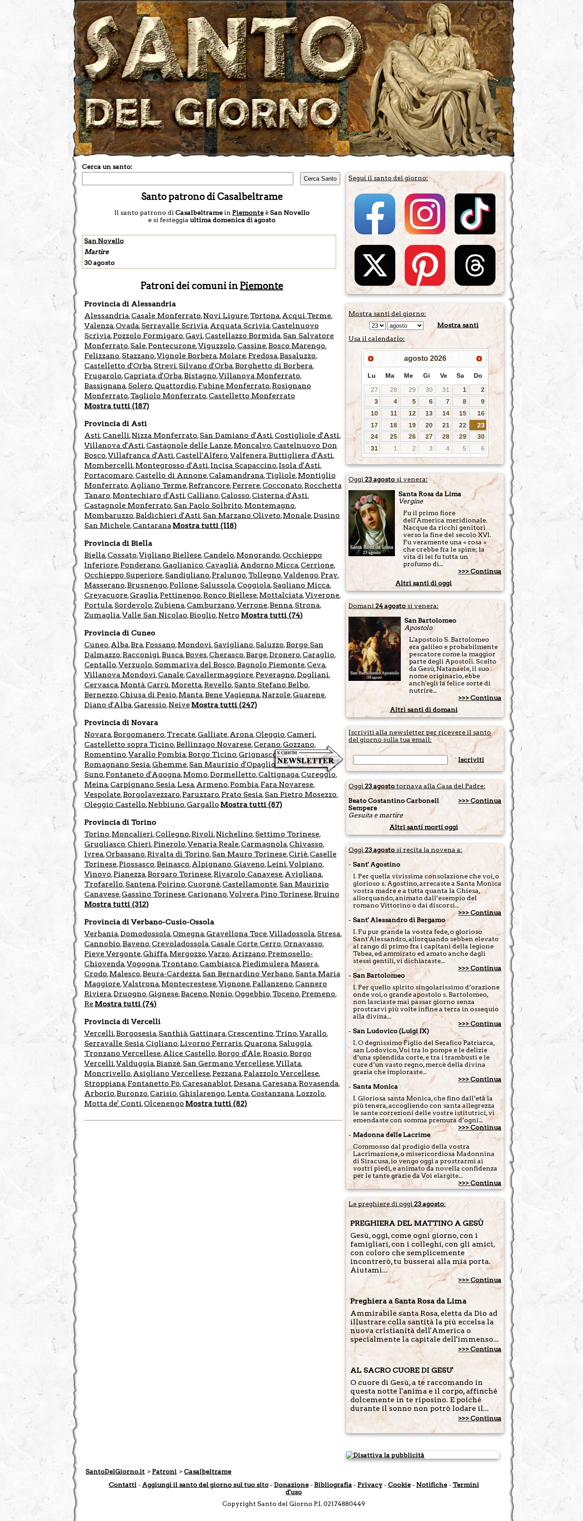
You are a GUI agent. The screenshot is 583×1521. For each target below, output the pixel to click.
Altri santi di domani (424, 709)
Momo (195, 774)
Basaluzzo (298, 355)
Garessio (150, 704)
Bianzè (168, 1063)
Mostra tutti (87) (251, 804)
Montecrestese (188, 983)
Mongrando (258, 555)
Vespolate (102, 794)
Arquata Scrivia (240, 325)
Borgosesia (136, 1033)
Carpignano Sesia (142, 784)
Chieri (139, 844)
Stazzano (138, 355)
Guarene (309, 694)
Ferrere (246, 485)
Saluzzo (270, 644)
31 (446, 389)
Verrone (252, 605)
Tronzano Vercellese (122, 1053)
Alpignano (211, 864)
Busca (172, 654)
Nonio (221, 993)
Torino (96, 834)
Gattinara (207, 1033)
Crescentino (250, 1033)
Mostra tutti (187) (116, 405)
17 (374, 425)
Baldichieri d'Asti (168, 515)
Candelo (219, 555)
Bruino (326, 894)
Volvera (243, 894)
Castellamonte (249, 884)
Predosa (262, 355)
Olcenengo (164, 1103)
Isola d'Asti (299, 465)
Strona (307, 605)
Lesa (185, 784)
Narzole (276, 694)
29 (412, 389)
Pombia (244, 784)
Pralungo (229, 575)
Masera (304, 963)
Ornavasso (302, 943)
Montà (132, 684)
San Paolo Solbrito (208, 505)
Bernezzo (101, 694)
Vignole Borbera (187, 355)
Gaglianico (183, 565)
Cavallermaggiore (219, 674)
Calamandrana (236, 475)
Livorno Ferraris (211, 1043)
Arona (241, 734)
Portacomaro (108, 475)
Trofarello (103, 884)
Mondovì (194, 644)
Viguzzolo (216, 345)
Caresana (279, 1083)
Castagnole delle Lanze (188, 445)
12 (412, 413)
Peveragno (275, 674)
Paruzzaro (200, 794)
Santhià (173, 1033)
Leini (276, 864)
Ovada (127, 325)
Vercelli (99, 1033)
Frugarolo (103, 375)
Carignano (207, 894)
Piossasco (136, 864)
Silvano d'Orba (206, 365)
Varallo (313, 1033)
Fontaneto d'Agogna (143, 774)
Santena (140, 884)
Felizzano (101, 355)
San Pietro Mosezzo (301, 794)
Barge (256, 654)
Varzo (219, 953)
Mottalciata (281, 595)
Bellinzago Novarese (213, 744)
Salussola (217, 585)
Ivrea (93, 854)
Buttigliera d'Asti (301, 455)
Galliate (212, 734)
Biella (94, 555)
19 (412, 425)
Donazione (291, 1484)
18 (393, 425)
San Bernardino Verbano (247, 973)
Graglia (144, 595)
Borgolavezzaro (151, 794)
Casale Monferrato (166, 315)
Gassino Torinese (153, 894)
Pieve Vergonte (112, 953)
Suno (93, 774)
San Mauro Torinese (249, 854)
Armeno (212, 784)
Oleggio (270, 734)
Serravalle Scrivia (174, 325)
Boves (196, 654)
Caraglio (318, 654)
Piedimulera (265, 963)
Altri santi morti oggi (423, 827)
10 (374, 413)
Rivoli (202, 834)
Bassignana (105, 385)
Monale (297, 515)
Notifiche (431, 1484)
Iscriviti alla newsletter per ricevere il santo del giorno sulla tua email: (419, 736)
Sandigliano (187, 575)
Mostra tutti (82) (216, 1103)
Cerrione (317, 565)
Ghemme (169, 764)
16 (481, 413)
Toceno (285, 993)
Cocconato (282, 485)
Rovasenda (318, 1083)
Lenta (238, 1093)
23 (481, 425)
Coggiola (254, 585)
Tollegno (264, 575)
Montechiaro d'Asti (149, 495)
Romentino (105, 754)
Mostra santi (458, 325)
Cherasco (226, 654)
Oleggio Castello (115, 804)
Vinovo (97, 874)
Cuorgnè (204, 884)
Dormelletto (233, 774)
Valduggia (135, 1063)
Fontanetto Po (154, 1083)
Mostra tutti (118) (205, 525)
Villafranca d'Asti (141, 455)
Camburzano (211, 605)
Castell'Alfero (202, 455)
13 (429, 413)
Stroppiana (104, 1083)
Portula (98, 605)
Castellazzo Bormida (243, 335)
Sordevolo (133, 605)
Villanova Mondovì (120, 674)
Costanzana (272, 1093)
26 (412, 436)
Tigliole (281, 475)
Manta (191, 694)
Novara (97, 734)
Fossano (160, 644)
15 (462, 413)
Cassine (251, 345)
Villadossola (292, 933)
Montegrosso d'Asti (171, 465)
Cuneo (96, 644)
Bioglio (202, 615)
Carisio (163, 1093)
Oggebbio (252, 993)
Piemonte (248, 212)
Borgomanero (138, 734)
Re (88, 1003)
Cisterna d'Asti (279, 495)
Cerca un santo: (107, 166)
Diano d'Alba (108, 704)
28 (393, 389)
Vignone (234, 983)
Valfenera (248, 455)
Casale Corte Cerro (246, 943)
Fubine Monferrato (234, 385)
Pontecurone (172, 345)
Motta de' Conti (113, 1103)
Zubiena (169, 605)
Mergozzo (187, 953)
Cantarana (152, 525)
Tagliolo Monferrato (168, 395)
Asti (92, 435)
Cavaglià (221, 565)
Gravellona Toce (236, 933)
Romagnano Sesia (117, 764)
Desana (247, 1083)
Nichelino (234, 834)
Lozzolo (310, 1093)
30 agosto (99, 262)
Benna (281, 605)
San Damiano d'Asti (235, 435)
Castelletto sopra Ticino (129, 744)
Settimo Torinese (287, 834)
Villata (288, 1063)
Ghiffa (155, 953)
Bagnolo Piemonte (271, 664)
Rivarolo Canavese (248, 874)
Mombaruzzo (108, 515)
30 (429, 389)
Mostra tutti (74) (272, 615)
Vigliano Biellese (170, 555)
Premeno (318, 993)
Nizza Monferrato (164, 435)
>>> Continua (479, 571)
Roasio (275, 1053)
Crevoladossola (180, 943)
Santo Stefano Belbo (271, 684)
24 (374, 436)
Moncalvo (252, 445)
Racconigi (141, 654)
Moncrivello (107, 1073)
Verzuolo (135, 664)
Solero (140, 385)
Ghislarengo (202, 1093)
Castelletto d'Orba (117, 365)
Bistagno (200, 375)
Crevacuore (106, 595)
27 (374, 389)
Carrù (158, 684)
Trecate (181, 734)
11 (393, 413)
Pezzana (226, 1073)
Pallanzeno (272, 983)
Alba (119, 644)
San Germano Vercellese (228, 1063)
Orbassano (125, 854)
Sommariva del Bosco (194, 664)
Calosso (235, 495)
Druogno (129, 993)
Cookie (399, 1484)
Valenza (98, 325)
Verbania (101, 933)
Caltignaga (278, 774)
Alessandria (106, 315)
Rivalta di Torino (178, 854)
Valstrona (141, 983)
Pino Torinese (286, 894)
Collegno (172, 834)
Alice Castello (189, 1053)
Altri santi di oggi (423, 583)
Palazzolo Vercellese (281, 1073)
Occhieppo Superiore (123, 575)
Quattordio (175, 385)
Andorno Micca (269, 565)
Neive (179, 704)
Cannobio (102, 943)
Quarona (260, 1043)
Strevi (164, 365)
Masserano (104, 585)
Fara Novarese (287, 784)
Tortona (265, 315)
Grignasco (258, 754)
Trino (286, 1033)
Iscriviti (471, 759)
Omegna (188, 933)
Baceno (194, 993)
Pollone (183, 585)
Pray (329, 575)
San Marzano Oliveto (242, 515)
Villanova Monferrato (259, 375)
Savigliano (233, 644)
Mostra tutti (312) (116, 904)
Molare (232, 355)
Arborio (99, 1093)
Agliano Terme (158, 485)
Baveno (136, 943)
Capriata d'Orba (153, 375)
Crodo (95, 973)
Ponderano (140, 565)
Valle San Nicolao (154, 615)
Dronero (284, 654)
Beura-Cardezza (171, 973)
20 (429, 425)
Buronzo (132, 1093)
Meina (96, 784)
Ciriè (298, 854)
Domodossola (145, 933)
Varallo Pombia (157, 754)
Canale (171, 674)
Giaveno (249, 864)
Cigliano (162, 1043)
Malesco (124, 973)
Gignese (163, 993)
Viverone (322, 595)
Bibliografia (333, 1484)
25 (393, 436)
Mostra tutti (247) (224, 704)
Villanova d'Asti (114, 445)
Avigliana (303, 874)
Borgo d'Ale (239, 1053)
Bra (137, 644)
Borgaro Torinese (179, 874)
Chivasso (306, 844)
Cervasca (101, 684)
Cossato (122, 555)
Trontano (179, 963)
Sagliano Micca (301, 585)
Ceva (316, 664)
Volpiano (305, 864)
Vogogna (143, 963)
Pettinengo (180, 595)
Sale (138, 345)
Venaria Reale (213, 844)
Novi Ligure (225, 315)
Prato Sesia (241, 794)
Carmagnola (264, 844)
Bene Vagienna (232, 694)
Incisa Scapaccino (243, 465)
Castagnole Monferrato (127, 505)
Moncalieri (132, 834)
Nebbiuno (166, 804)
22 (462, 425)
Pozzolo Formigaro (148, 335)
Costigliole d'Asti (307, 435)
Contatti (123, 1484)
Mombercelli (108, 465)
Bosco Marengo (296, 345)
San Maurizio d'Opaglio (232, 764)
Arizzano (249, 953)
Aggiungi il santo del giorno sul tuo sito (205, 1484)
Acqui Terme (306, 315)
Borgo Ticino (212, 754)
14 (446, 413)
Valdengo (300, 575)
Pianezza (129, 874)
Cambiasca (219, 963)
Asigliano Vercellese (171, 1073)
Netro (229, 615)
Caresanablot (206, 1083)
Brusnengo (147, 585)
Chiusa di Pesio (148, 694)
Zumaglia (102, 615)
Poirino (171, 884)
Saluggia (295, 1043)
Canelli (115, 435)
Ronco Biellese (230, 595)
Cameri (301, 734)
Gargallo (203, 804)
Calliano (203, 495)
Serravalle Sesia (113, 1043)
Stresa (328, 933)
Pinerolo (169, 844)
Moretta (186, 684)
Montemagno (269, 505)
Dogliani (313, 674)
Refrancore (209, 485)
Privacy (370, 1484)
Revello (218, 684)
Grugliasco (104, 844)
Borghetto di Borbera (273, 365)
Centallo (100, 664)
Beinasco (173, 864)
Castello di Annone (171, 475)
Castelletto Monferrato (252, 395)
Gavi (194, 335)
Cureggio (318, 774)
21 (446, 425)
